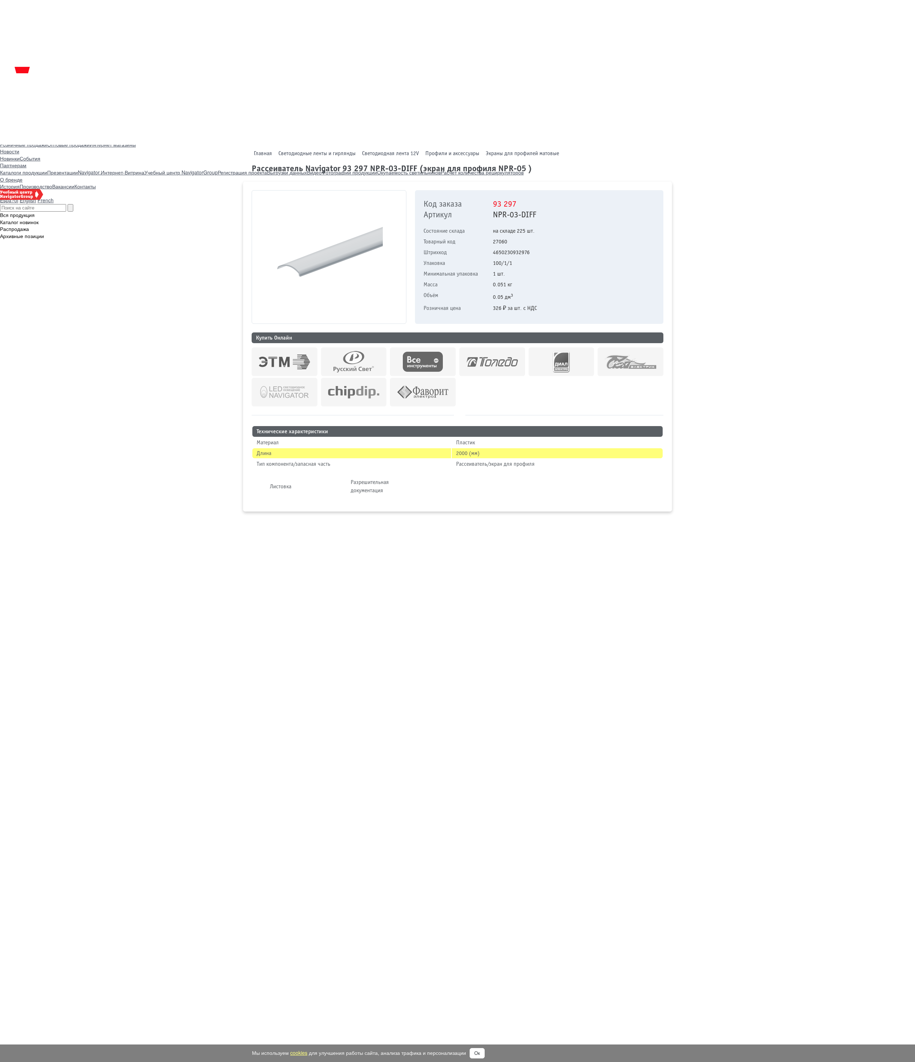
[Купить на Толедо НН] (492, 361)
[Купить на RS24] (354, 361)
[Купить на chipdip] (354, 392)
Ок (477, 1053)
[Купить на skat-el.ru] (630, 361)
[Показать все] (459, 414)
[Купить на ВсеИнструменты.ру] (423, 361)
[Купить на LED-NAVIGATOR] (284, 392)
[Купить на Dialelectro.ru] (561, 361)
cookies (298, 1052)
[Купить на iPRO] (284, 361)
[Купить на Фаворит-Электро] (423, 392)
